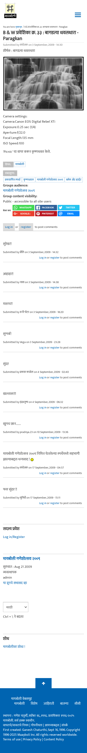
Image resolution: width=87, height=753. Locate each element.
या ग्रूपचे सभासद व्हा (15, 583)
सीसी (77, 703)
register (26, 226)
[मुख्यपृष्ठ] (10, 10)
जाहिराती (49, 703)
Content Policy (54, 739)
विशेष (34, 703)
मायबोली (19, 164)
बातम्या (64, 703)
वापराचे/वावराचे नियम (16, 725)
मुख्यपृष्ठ (19, 27)
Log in (9, 226)
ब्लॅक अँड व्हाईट (73, 179)
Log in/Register (14, 537)
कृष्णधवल (28, 179)
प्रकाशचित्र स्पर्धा (12, 179)
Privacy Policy (32, 739)
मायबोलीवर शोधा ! (14, 647)
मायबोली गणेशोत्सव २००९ (50, 179)
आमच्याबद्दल (52, 725)
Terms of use (12, 739)
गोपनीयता (37, 725)
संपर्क (65, 725)
